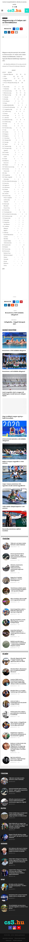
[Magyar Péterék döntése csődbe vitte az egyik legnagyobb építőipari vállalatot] (4, 837)
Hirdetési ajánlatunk (17, 940)
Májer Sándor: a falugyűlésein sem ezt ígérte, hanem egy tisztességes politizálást (18, 723)
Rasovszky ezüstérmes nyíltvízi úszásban (11, 530)
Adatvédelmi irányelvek (8, 938)
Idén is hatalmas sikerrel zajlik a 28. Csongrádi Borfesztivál (18, 599)
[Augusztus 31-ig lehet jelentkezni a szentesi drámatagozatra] (6, 580)
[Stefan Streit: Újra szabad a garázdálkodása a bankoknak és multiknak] (6, 714)
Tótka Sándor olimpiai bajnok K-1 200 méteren (13, 507)
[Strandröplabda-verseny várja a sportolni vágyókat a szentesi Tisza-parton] (4, 908)
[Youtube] (19, 927)
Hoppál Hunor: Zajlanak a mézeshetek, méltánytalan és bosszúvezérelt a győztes (18, 734)
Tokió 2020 (5, 18)
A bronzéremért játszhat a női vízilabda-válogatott (14, 440)
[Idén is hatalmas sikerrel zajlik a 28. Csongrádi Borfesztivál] (6, 601)
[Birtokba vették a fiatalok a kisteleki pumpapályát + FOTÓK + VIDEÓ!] (4, 887)
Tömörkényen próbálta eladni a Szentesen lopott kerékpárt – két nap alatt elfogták (18, 589)
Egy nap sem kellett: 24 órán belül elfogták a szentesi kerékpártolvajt (17, 621)
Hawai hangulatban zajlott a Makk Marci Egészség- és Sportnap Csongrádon (17, 610)
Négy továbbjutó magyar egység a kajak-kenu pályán (12, 417)
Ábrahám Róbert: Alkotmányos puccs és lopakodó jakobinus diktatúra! (18, 670)
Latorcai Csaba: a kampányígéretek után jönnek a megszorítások (18, 702)
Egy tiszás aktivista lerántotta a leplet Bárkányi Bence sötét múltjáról (17, 758)
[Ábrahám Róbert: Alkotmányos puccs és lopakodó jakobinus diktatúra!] (6, 671)
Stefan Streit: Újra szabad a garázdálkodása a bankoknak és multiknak (18, 713)
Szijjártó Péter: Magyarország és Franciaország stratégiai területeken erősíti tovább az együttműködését (17, 872)
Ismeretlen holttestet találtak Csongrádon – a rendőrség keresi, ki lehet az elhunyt (17, 632)
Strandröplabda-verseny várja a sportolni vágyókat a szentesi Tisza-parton (18, 906)
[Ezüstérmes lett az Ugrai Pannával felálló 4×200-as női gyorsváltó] (4, 897)
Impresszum (8, 940)
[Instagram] (14, 927)
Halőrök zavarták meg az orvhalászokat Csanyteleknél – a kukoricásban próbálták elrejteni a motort (18, 643)
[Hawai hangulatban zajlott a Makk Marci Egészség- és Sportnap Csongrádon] (6, 612)
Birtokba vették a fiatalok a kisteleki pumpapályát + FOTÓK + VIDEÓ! (18, 885)
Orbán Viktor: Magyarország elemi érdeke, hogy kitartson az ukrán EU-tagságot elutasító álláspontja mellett (18, 861)
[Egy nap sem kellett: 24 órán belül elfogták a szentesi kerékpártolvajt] (6, 622)
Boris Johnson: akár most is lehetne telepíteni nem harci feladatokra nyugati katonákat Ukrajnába (18, 849)
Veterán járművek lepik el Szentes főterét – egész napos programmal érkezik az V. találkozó (18, 556)
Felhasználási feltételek (20, 938)
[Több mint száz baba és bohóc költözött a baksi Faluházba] (6, 546)
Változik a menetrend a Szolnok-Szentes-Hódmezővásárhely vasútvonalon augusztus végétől (16, 568)
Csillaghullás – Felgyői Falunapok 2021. (14, 323)
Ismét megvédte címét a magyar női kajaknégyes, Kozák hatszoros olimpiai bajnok (14, 394)
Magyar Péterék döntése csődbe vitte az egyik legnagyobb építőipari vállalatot (18, 836)
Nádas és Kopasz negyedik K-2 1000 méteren (13, 462)
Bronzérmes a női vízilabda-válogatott (13, 371)
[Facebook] (10, 927)
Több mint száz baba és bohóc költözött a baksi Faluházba (18, 544)
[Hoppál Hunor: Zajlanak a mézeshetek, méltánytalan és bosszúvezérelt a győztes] (6, 735)
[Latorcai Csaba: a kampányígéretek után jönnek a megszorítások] (6, 704)
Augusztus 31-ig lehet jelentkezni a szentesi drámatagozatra (16, 579)
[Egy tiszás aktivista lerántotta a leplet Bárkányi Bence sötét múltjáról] (6, 760)
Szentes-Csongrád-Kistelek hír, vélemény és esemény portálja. (14, 3)
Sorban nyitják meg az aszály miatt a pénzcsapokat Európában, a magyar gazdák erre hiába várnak (18, 814)
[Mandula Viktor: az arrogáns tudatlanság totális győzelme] (6, 693)
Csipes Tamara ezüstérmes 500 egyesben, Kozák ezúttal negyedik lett (13, 485)
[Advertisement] (14, 285)
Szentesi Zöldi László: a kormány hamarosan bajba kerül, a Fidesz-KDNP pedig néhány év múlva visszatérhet (18, 682)
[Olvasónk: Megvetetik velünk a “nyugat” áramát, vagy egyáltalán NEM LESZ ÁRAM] (6, 661)
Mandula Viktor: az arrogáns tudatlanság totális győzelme (18, 691)
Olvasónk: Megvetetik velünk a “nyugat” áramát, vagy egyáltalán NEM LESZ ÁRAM (18, 659)
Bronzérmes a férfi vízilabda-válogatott (14, 314)
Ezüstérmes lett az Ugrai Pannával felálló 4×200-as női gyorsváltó (18, 895)
